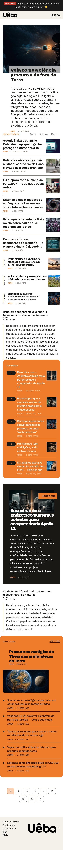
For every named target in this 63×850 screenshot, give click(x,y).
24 (52, 790)
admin (13, 131)
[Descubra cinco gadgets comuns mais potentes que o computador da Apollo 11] (51, 375)
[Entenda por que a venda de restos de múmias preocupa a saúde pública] (51, 402)
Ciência (4, 280)
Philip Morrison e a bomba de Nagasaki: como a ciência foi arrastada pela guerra (24, 262)
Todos (33, 134)
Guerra (4, 263)
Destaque (43, 134)
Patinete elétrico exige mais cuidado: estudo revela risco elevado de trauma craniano (23, 164)
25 (23, 798)
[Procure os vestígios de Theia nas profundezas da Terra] (26, 681)
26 (31, 798)
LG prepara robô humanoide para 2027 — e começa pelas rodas (23, 183)
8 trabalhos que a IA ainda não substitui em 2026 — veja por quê (31, 466)
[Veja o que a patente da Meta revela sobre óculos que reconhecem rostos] (53, 225)
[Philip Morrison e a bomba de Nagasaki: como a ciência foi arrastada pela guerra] (54, 264)
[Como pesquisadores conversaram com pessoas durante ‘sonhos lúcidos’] (54, 298)
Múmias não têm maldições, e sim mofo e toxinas (27, 447)
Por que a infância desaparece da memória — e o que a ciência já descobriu (23, 243)
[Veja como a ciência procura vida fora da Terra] (31, 49)
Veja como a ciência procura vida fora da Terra (33, 75)
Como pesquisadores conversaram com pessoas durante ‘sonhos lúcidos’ (23, 297)
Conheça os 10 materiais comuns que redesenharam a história (27, 593)
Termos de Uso (11, 821)
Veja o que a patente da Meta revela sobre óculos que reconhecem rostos (23, 223)
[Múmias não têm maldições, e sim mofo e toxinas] (51, 447)
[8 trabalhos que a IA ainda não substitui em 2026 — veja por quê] (51, 466)
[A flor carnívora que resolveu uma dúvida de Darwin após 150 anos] (54, 281)
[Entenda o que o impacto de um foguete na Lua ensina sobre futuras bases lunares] (53, 205)
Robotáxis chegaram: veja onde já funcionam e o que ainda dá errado (25, 313)
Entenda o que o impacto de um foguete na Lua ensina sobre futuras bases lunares (23, 203)
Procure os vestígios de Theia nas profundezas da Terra (31, 656)
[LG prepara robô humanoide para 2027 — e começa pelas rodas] (53, 185)
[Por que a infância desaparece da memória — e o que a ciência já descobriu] (53, 244)
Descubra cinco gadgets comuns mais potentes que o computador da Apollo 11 (31, 380)
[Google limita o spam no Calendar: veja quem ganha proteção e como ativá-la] (53, 146)
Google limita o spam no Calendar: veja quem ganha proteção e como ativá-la (22, 144)
